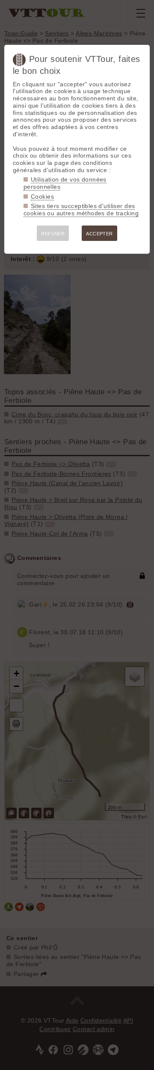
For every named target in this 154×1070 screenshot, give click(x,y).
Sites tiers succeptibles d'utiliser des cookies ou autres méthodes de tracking (81, 209)
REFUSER (53, 233)
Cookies (42, 196)
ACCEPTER (99, 233)
